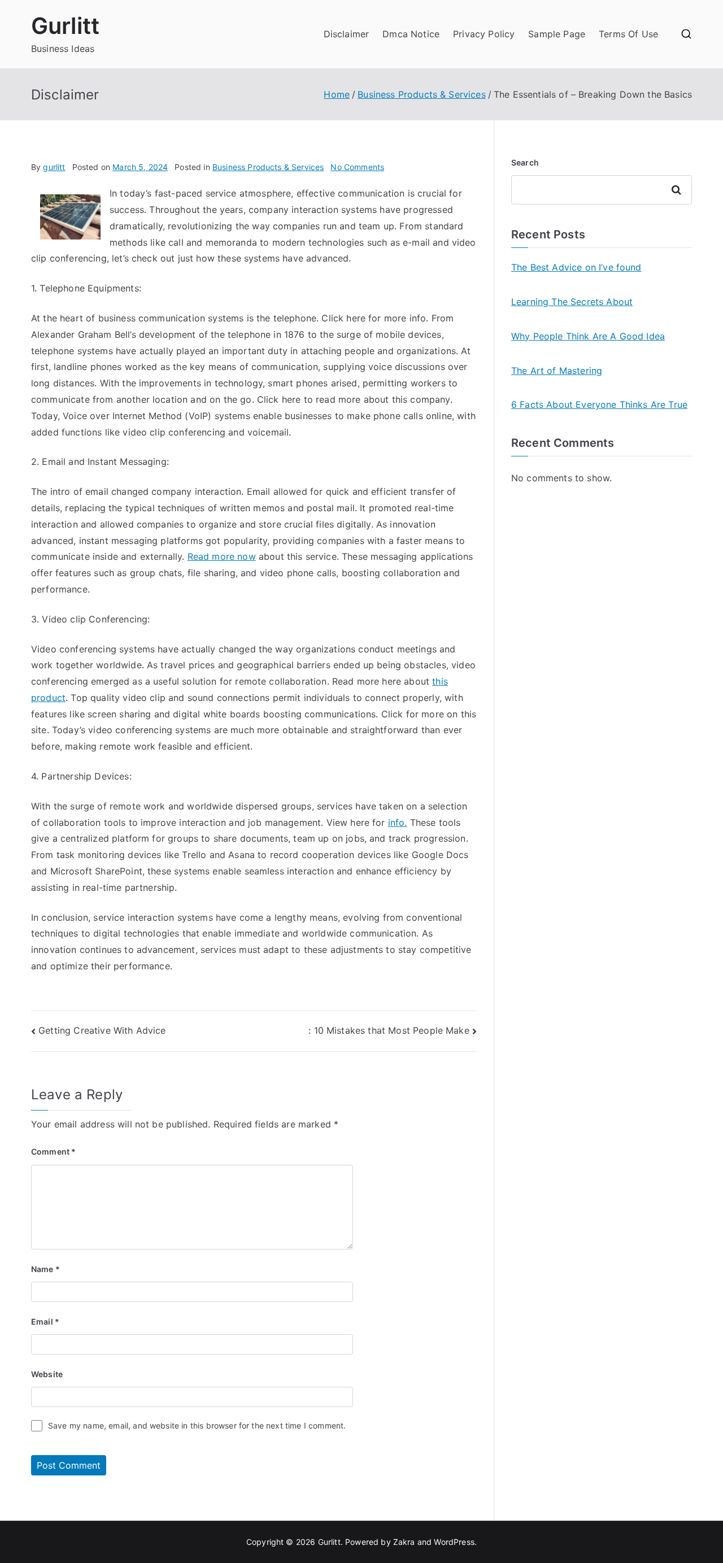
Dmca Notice (410, 34)
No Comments (357, 167)
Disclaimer (346, 34)
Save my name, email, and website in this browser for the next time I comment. (197, 1425)
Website (47, 1374)
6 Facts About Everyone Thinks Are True (599, 404)
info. (397, 822)
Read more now (222, 556)
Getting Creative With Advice (101, 1030)
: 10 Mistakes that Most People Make (388, 1030)
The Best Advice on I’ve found (576, 267)
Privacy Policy (484, 34)
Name (45, 1269)
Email (45, 1321)
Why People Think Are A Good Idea (588, 336)
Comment (53, 1151)
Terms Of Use (628, 34)
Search (525, 162)
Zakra (404, 1542)
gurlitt (54, 167)
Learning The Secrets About (572, 301)
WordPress (454, 1542)
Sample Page (556, 34)
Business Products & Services (268, 167)
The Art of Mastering (556, 370)
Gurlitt (65, 26)
